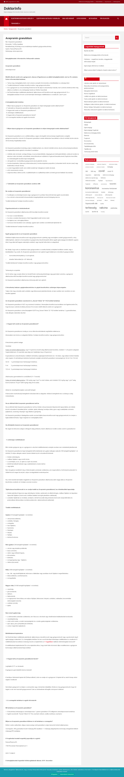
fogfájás (100, 180)
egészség (97, 175)
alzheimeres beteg (113, 164)
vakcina (103, 207)
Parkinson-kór (100, 197)
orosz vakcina (98, 195)
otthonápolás (108, 195)
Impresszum (108, 1)
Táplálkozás (104, 18)
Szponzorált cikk (91, 203)
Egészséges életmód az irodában (94, 66)
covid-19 (110, 171)
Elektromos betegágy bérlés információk (96, 55)
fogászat (87, 184)
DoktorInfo (12, 8)
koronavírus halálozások (91, 192)
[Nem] (122, 772)
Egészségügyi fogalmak (91, 130)
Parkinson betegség (89, 200)
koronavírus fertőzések (109, 188)
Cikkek (86, 125)
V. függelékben (48, 642)
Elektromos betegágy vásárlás (48, 18)
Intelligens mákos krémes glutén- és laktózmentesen (100, 104)
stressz (112, 200)
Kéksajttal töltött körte (90, 91)
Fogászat (87, 138)
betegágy (110, 167)
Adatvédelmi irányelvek (67, 774)
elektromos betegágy (108, 175)
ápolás (87, 211)
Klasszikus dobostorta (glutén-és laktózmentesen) (99, 110)
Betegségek (93, 18)
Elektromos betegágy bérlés (86, 1)
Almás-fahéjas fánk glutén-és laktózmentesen (98, 107)
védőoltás (113, 208)
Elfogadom (54, 774)
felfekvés (103, 178)
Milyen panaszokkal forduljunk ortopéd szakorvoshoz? (100, 70)
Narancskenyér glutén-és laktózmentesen (96, 102)
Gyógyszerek (81, 18)
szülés (102, 203)
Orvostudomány (89, 144)
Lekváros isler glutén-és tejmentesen (95, 83)
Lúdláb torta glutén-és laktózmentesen (95, 96)
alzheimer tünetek (101, 167)
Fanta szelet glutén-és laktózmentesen (95, 99)
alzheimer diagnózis (101, 164)
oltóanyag (110, 192)
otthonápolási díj (89, 197)
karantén (113, 184)
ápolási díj (95, 211)
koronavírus (92, 188)
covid (102, 170)
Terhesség (15, 23)
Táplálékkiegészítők (90, 146)
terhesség (90, 207)
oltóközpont (88, 195)
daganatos (88, 175)
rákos (106, 200)
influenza (95, 184)
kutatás (103, 192)
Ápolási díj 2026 (88, 51)
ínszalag (103, 211)
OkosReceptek (93, 79)
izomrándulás (104, 184)
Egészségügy (88, 127)
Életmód (86, 135)
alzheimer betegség (89, 164)
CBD (86, 171)
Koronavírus (87, 141)
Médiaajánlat (116, 1)
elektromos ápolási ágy (91, 178)
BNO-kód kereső (68, 18)
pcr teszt (99, 200)
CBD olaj (93, 171)
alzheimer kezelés (89, 167)
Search (117, 38)
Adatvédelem (99, 1)
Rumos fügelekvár (89, 93)
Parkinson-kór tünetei (110, 197)
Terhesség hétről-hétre (91, 152)
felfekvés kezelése (90, 180)
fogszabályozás (109, 180)
